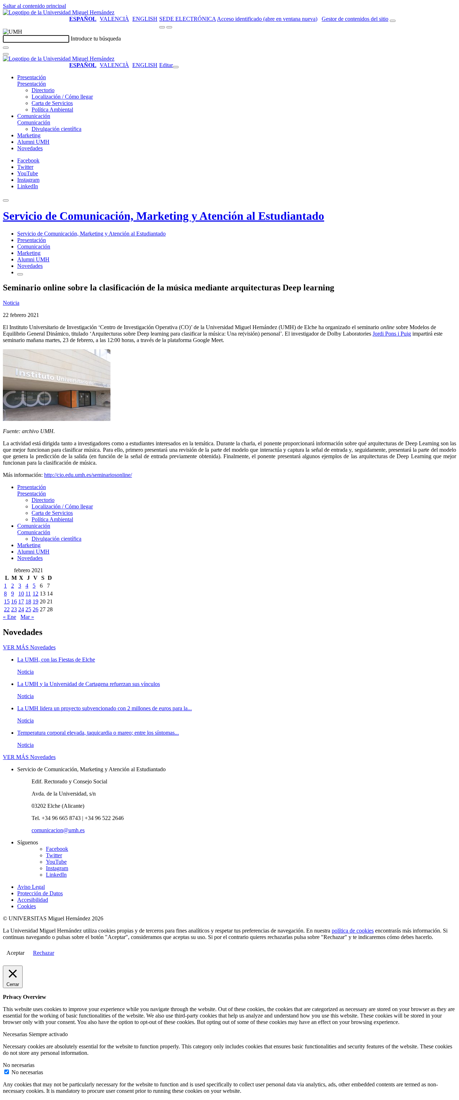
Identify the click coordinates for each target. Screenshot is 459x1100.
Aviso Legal (31, 887)
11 (28, 594)
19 (35, 601)
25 (28, 609)
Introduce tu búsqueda (96, 38)
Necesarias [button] (16, 1034)
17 (21, 601)
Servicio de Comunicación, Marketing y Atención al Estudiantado (163, 215)
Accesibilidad (32, 900)
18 (28, 601)
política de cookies (353, 931)
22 (7, 609)
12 (35, 594)
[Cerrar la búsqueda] (6, 54)
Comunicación (33, 116)
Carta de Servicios (52, 103)
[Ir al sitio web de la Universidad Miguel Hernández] (58, 12)
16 (14, 601)
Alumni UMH (33, 142)
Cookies (26, 906)
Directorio (43, 90)
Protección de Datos (40, 893)
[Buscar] (6, 48)
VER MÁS (29, 647)
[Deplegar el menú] (20, 274)
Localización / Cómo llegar (62, 97)
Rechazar (43, 953)
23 (14, 609)
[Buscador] (393, 21)
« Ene (9, 617)
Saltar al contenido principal (34, 6)
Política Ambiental (52, 109)
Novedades (30, 148)
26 (35, 609)
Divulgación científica (56, 129)
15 (7, 601)
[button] (31, 84)
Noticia (11, 303)
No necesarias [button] (18, 1065)
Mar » (27, 617)
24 (21, 609)
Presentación (31, 77)
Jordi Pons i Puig (392, 334)
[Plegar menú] (176, 67)
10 (21, 594)
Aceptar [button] (15, 953)
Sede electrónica (187, 19)
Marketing (29, 135)
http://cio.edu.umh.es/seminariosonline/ (88, 475)
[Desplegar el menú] (169, 27)
